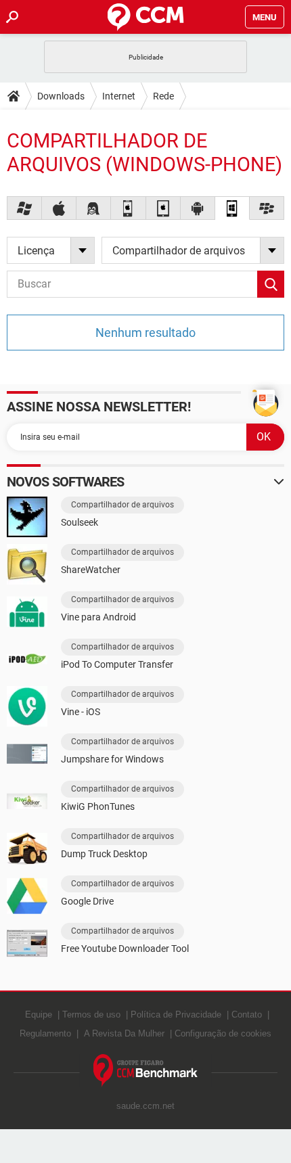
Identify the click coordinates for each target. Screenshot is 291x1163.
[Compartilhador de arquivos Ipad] (163, 208)
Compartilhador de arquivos (122, 504)
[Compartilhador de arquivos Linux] (93, 208)
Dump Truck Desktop (104, 853)
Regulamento (45, 1033)
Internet (118, 96)
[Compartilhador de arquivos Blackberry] (267, 208)
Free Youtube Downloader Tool (125, 948)
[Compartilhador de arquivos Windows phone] (232, 208)
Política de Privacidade (176, 1014)
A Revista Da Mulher (124, 1033)
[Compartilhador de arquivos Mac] (59, 208)
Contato (246, 1014)
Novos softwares (66, 482)
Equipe (38, 1014)
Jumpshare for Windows (112, 759)
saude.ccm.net (145, 1106)
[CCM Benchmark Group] (146, 1070)
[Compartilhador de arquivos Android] (198, 208)
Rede (163, 96)
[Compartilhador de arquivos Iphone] (128, 208)
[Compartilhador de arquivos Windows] (24, 208)
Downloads (61, 96)
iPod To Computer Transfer (117, 664)
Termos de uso (91, 1014)
